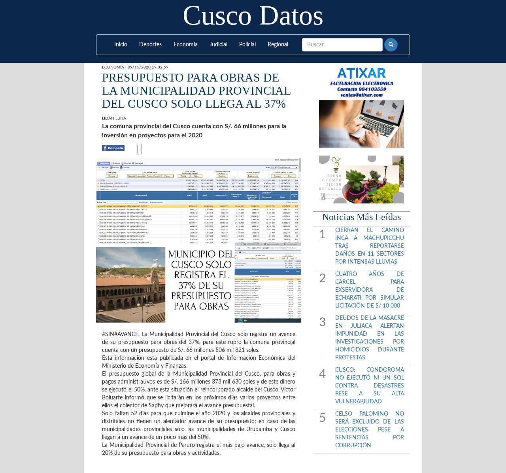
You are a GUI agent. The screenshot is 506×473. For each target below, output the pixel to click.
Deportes (150, 44)
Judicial (218, 44)
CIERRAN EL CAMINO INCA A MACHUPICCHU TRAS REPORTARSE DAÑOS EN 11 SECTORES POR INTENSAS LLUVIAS (369, 246)
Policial (247, 44)
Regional (278, 44)
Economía (186, 44)
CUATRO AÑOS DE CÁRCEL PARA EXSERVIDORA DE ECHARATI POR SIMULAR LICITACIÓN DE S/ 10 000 (369, 290)
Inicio (120, 44)
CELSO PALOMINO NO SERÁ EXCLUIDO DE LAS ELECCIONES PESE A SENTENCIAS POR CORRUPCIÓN (369, 429)
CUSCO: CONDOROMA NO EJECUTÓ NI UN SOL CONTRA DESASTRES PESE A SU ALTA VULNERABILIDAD (369, 386)
